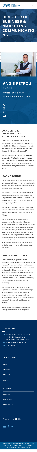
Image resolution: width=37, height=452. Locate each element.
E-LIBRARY (7, 389)
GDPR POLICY (8, 405)
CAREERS (6, 394)
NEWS (5, 380)
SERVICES (6, 375)
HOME (5, 364)
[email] (4, 426)
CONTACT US (7, 399)
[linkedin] (12, 426)
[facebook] (8, 426)
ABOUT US (6, 370)
